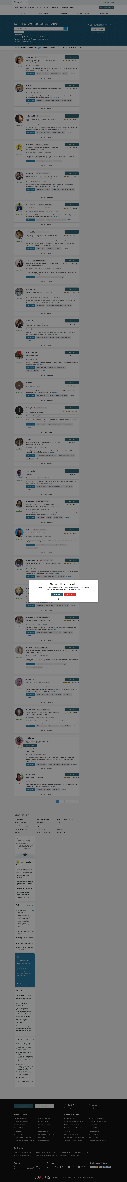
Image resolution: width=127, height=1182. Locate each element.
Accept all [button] (57, 594)
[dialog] (63, 591)
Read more (77, 589)
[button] (63, 599)
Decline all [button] (69, 594)
